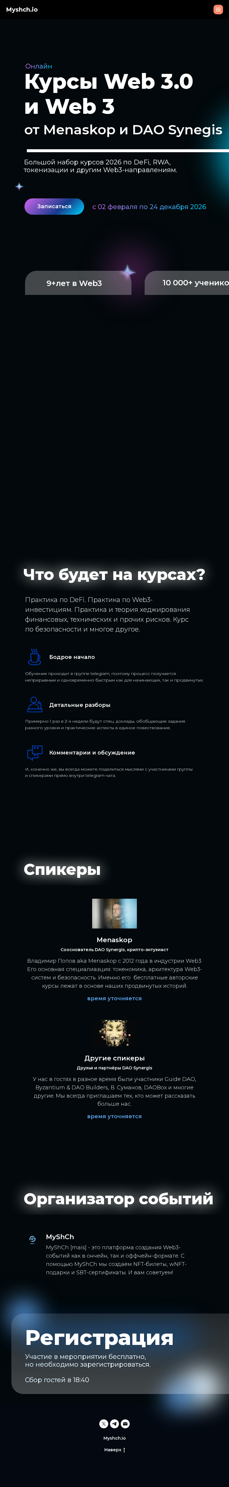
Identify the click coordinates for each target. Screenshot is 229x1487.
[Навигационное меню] (218, 9)
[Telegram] (114, 1423)
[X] (103, 1423)
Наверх (112, 1449)
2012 (128, 961)
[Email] (125, 1423)
